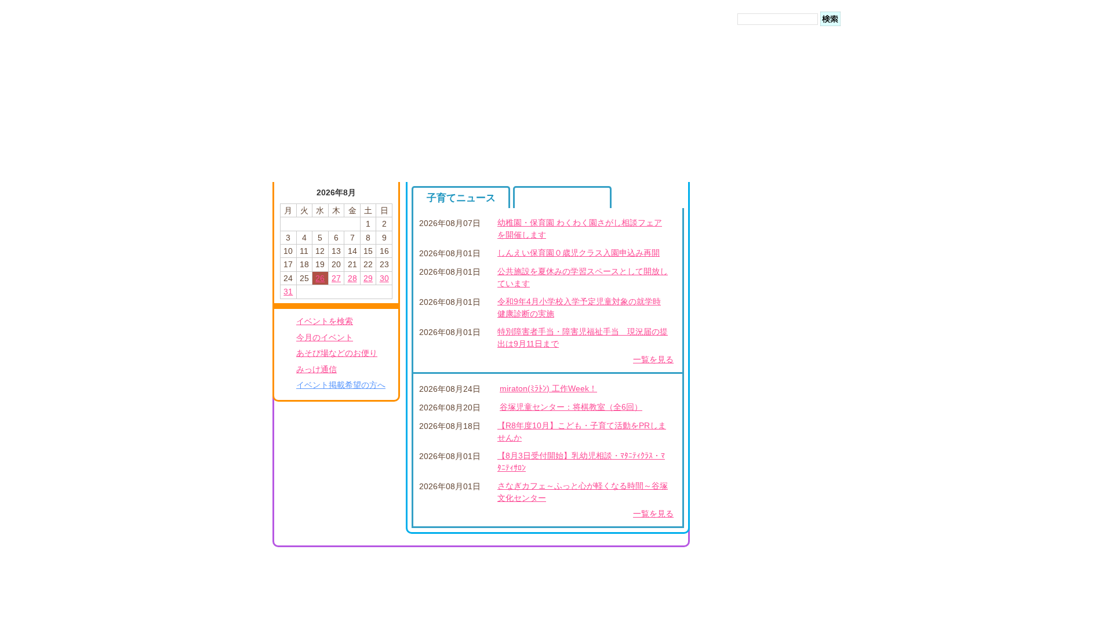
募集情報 (562, 197)
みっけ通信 (316, 369)
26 (320, 278)
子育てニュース (461, 197)
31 (288, 291)
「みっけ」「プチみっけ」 (773, 445)
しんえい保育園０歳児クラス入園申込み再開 (578, 252)
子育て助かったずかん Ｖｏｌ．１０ (384, 458)
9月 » (383, 191)
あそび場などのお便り (336, 353)
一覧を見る (653, 359)
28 (352, 278)
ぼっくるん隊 (553, 499)
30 (384, 278)
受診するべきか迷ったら (769, 249)
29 (368, 278)
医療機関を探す (753, 265)
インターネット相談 (761, 461)
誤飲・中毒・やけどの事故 (773, 281)
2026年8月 (336, 192)
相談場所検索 (749, 477)
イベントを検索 (324, 321)
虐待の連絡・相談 (757, 492)
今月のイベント (324, 337)
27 (336, 278)
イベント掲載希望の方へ (340, 385)
